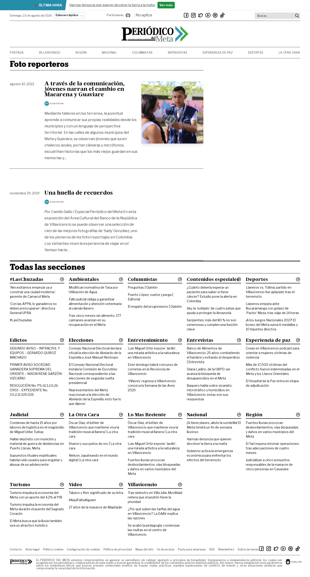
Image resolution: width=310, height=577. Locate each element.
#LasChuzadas (21, 320)
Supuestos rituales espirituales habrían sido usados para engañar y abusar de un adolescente (36, 459)
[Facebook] (186, 15)
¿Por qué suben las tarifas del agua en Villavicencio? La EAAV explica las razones (154, 513)
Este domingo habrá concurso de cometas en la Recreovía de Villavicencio (153, 369)
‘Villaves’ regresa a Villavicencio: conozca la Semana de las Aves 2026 (152, 385)
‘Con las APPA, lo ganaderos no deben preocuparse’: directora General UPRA (33, 308)
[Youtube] (208, 15)
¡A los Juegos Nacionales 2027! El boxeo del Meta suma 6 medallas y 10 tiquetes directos (272, 324)
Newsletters (226, 549)
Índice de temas (248, 549)
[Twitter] (200, 15)
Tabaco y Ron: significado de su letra (96, 493)
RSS (212, 549)
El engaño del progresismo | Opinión (155, 306)
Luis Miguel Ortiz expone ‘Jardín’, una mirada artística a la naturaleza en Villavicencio (154, 352)
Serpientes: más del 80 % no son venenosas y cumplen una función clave (212, 324)
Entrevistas (178, 52)
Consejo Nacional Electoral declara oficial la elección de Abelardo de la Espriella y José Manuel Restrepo (95, 352)
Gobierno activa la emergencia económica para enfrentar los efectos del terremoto (210, 455)
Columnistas (142, 52)
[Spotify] (215, 15)
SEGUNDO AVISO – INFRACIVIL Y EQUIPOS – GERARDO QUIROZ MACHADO (35, 352)
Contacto (16, 549)
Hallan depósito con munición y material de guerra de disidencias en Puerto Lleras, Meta (37, 443)
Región (81, 52)
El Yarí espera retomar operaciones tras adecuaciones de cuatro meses (272, 448)
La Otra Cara (289, 52)
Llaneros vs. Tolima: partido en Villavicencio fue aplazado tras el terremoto (270, 291)
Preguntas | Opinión (142, 287)
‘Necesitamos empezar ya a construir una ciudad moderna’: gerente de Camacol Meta (33, 291)
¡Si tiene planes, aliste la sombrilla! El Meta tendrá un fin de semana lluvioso (214, 427)
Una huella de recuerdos (78, 193)
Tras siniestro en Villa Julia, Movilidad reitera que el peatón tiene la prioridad (155, 497)
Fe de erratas (165, 549)
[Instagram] (193, 15)
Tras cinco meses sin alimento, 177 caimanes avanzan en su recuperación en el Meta (95, 320)
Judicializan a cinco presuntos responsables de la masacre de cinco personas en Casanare (269, 464)
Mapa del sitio (144, 549)
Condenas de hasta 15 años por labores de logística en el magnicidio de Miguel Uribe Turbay (37, 427)
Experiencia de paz (218, 52)
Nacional (109, 52)
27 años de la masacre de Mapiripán (95, 507)
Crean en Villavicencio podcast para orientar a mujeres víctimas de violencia (272, 352)
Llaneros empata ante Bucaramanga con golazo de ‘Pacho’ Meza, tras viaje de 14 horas (272, 308)
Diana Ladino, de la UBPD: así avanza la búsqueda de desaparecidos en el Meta (208, 373)
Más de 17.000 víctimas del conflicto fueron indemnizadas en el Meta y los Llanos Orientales (272, 369)
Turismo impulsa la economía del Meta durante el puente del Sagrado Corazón (37, 509)
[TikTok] (222, 15)
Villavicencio (50, 52)
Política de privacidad (117, 549)
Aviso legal (32, 549)
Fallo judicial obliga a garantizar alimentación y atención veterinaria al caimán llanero (95, 303)
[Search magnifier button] (297, 15)
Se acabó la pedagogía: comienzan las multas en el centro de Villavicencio (154, 529)
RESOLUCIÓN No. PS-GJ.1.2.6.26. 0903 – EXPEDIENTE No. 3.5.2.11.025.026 (34, 390)
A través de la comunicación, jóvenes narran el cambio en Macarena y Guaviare (84, 89)
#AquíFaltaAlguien (82, 500)
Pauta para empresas (192, 549)
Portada (17, 52)
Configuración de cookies (83, 549)
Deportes (255, 52)
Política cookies (53, 549)
